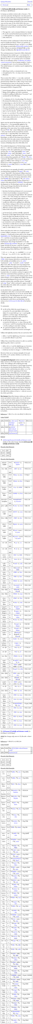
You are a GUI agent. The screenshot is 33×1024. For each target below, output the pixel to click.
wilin (19, 949)
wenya (27, 178)
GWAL (3, 259)
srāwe (15, 505)
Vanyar (18, 626)
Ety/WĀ (25, 839)
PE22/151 (28, 468)
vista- (20, 708)
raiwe (20, 555)
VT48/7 (27, 475)
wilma (15, 959)
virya (20, 725)
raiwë (23, 160)
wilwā (13, 962)
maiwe (9, 153)
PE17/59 (27, 542)
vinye (15, 1005)
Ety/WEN (26, 915)
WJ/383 (27, 598)
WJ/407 (27, 549)
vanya (17, 617)
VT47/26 (27, 699)
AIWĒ (14, 833)
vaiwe (17, 569)
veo (16, 925)
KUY (15, 802)
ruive (21, 512)
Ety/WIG (25, 990)
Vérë (18, 679)
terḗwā (15, 821)
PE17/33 (27, 568)
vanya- (16, 886)
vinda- (15, 968)
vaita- (16, 869)
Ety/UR (25, 827)
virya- (20, 721)
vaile (21, 563)
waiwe (17, 568)
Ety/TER (25, 821)
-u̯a (16, 542)
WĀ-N (14, 880)
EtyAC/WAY (26, 867)
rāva (16, 817)
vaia (17, 852)
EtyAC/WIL (26, 953)
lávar (21, 493)
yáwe (27, 171)
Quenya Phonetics (6, 1)
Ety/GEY (25, 845)
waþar (15, 638)
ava (20, 778)
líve (20, 808)
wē (16, 647)
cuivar (20, 487)
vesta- (15, 938)
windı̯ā (16, 984)
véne (17, 921)
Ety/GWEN (26, 910)
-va (20, 542)
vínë (21, 690)
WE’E (15, 664)
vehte (21, 669)
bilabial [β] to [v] (5, 236)
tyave (18, 532)
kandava (15, 792)
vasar (17, 636)
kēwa (15, 475)
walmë (24, 261)
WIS (15, 708)
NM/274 (27, 487)
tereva (15, 823)
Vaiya (15, 847)
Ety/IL (25, 784)
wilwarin (3, 135)
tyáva (21, 524)
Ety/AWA (26, 772)
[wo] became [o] (13, 433)
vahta (15, 1022)
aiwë (25, 162)
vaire (21, 581)
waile (15, 563)
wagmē (17, 607)
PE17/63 (27, 602)
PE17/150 (28, 615)
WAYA (15, 581)
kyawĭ (15, 530)
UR (13, 827)
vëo (18, 662)
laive (30, 157)
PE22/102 (26, 897)
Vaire (20, 572)
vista (20, 712)
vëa (21, 656)
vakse (15, 877)
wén (24, 178)
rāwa (15, 815)
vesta (15, 934)
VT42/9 (27, 632)
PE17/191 (28, 572)
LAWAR (15, 493)
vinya (20, 695)
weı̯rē (15, 863)
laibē (24, 157)
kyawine (22, 421)
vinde (15, 972)
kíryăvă (16, 798)
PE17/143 (26, 889)
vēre (16, 929)
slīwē (14, 808)
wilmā (15, 958)
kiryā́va (15, 796)
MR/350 (27, 505)
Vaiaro (17, 860)
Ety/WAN (26, 884)
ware (19, 897)
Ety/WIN (25, 971)
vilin (19, 945)
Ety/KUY (25, 802)
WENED (14, 915)
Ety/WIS (25, 1016)
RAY (15, 555)
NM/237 (27, 607)
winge (15, 992)
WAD (13, 897)
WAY (13, 867)
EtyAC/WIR (28, 703)
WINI (14, 994)
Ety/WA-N (26, 880)
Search (30, 1)
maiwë (10, 164)
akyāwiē (17, 462)
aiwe (9, 151)
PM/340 (27, 673)
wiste (21, 716)
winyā (14, 998)
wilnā (14, 953)
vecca (20, 666)
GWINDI (14, 975)
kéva (21, 475)
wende (2, 180)
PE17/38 (27, 499)
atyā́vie (18, 464)
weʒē (14, 940)
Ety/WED (25, 927)
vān (17, 882)
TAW (15, 518)
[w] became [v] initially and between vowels (15, 731)
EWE (15, 673)
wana (15, 619)
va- (20, 559)
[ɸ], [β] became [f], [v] (23, 50)
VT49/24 (27, 559)
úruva (19, 827)
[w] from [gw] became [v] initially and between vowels (17, 440)
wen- (14, 919)
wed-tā (15, 932)
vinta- (15, 1009)
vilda (17, 955)
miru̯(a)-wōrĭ (17, 499)
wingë (4, 283)
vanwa (15, 890)
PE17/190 (28, 664)
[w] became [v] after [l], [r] (16, 301)
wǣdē (14, 927)
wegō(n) (16, 660)
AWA (13, 772)
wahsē (15, 876)
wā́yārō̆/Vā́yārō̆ (17, 858)
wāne (15, 602)
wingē (15, 990)
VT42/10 (27, 638)
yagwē (20, 171)
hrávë (21, 505)
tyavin (21, 424)
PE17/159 (28, 493)
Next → (29, 5)
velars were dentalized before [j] (13, 423)
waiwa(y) (17, 585)
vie (20, 940)
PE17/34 (27, 581)
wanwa (15, 889)
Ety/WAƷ (25, 876)
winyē (15, 1003)
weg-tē (15, 669)
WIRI (15, 572)
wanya (17, 615)
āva (20, 468)
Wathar (18, 632)
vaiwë (21, 164)
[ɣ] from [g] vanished (22, 46)
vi (20, 686)
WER (17, 677)
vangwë (18, 608)
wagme (17, 611)
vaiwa (24, 153)
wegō (15, 923)
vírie (19, 705)
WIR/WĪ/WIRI (18, 703)
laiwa (24, 151)
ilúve (19, 784)
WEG (14, 906)
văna (21, 619)
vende (7, 275)
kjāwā (15, 524)
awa (16, 559)
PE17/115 (28, 518)
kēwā (15, 481)
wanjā (17, 624)
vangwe (18, 613)
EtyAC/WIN (26, 966)
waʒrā (15, 902)
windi (14, 971)
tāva (21, 518)
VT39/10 (27, 576)
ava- (19, 772)
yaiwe (8, 155)
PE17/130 (28, 651)
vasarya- (17, 645)
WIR (15, 576)
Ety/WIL (25, 945)
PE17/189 (28, 563)
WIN (15, 690)
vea (19, 906)
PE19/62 (25, 815)
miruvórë (18, 501)
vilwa (16, 964)
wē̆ (16, 651)
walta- (10, 263)
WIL (8, 130)
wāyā (14, 850)
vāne (21, 602)
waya (21, 594)
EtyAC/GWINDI (27, 975)
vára (16, 903)
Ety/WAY (26, 850)
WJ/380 (27, 624)
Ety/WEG (25, 906)
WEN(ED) (20, 182)
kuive (15, 804)
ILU (13, 784)
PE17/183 (28, 512)
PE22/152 (28, 462)
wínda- (15, 966)
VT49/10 (27, 647)
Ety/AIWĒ (26, 833)
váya (17, 591)
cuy (15, 487)
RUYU (15, 512)
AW (16, 468)
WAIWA (14, 839)
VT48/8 (27, 481)
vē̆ (20, 647)
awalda (22, 263)
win (15, 699)
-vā (16, 549)
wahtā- (15, 1020)
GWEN (6, 178)
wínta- (15, 1007)
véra (18, 675)
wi (16, 686)
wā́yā (15, 845)
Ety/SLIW (26, 808)
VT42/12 (27, 555)
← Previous (4, 5)
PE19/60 (25, 790)
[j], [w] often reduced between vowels (13, 429)
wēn (16, 912)
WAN (15, 598)
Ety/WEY (26, 863)
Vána (21, 598)
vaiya (16, 856)
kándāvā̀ (15, 790)
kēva (21, 481)
